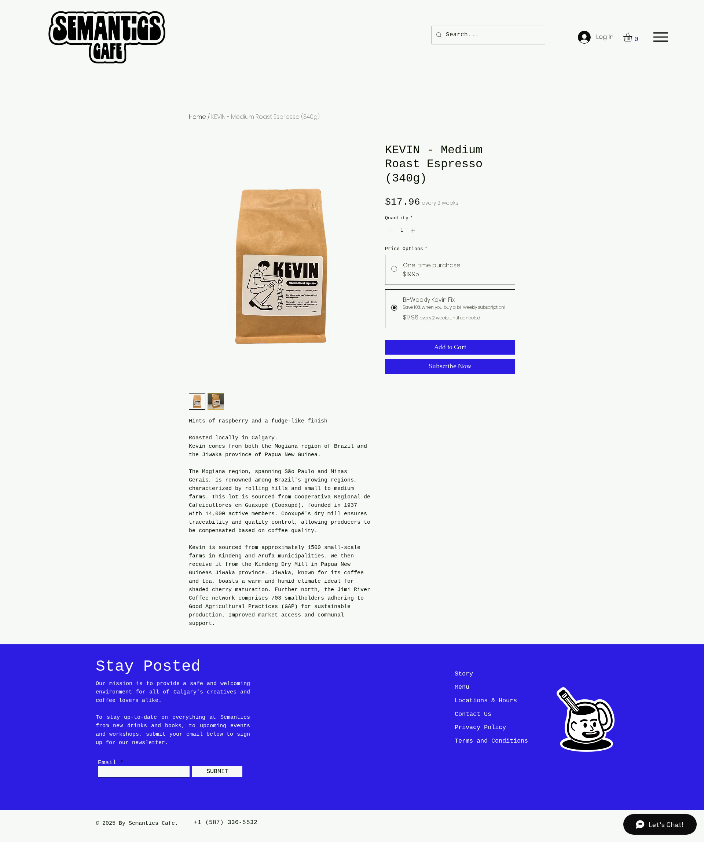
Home (197, 117)
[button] (632, 37)
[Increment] (413, 230)
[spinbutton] (402, 230)
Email (107, 762)
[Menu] (660, 37)
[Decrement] (390, 230)
